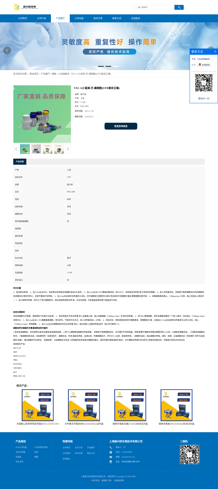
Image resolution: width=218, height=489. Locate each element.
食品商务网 (119, 480)
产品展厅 (45, 74)
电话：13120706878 (124, 452)
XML (134, 476)
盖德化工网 (106, 480)
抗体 (36, 452)
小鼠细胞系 (63, 74)
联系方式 (91, 453)
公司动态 (66, 453)
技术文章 (79, 453)
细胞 (54, 74)
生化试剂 (19, 462)
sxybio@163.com (128, 457)
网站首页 (34, 74)
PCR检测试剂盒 (41, 447)
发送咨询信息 (121, 126)
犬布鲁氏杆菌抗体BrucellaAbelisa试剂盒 (84, 424)
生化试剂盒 (20, 452)
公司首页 (66, 448)
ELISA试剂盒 (21, 447)
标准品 (18, 457)
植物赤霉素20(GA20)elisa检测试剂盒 (176, 424)
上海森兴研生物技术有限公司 (93, 476)
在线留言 (66, 459)
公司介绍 (79, 448)
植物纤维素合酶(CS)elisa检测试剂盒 (130, 424)
